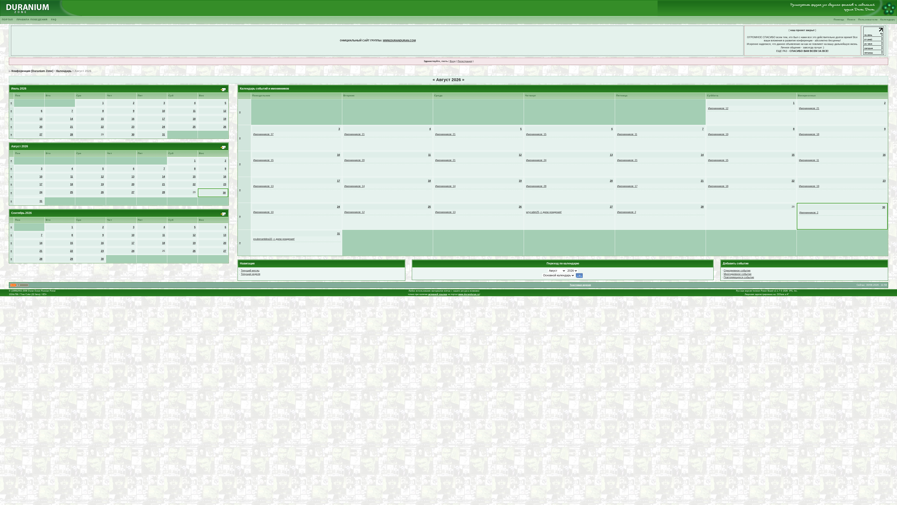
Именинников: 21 (809, 108)
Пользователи (868, 19)
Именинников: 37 (263, 134)
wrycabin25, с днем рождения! (544, 212)
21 (71, 126)
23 (133, 126)
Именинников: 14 (354, 186)
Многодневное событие (737, 274)
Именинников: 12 (718, 108)
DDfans (780, 294)
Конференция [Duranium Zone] (32, 71)
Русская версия (744, 291)
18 (194, 118)
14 (71, 118)
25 (194, 126)
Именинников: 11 (627, 134)
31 (163, 134)
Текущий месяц (250, 270)
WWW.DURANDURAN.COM (399, 40)
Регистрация (465, 61)
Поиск (851, 19)
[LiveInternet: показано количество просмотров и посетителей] (873, 40)
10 (163, 110)
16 (133, 118)
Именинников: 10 (263, 212)
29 (71, 258)
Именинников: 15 (536, 134)
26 (224, 126)
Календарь (887, 19)
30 (133, 134)
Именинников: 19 (718, 134)
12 (224, 110)
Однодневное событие (737, 270)
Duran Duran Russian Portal (41, 291)
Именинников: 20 (354, 160)
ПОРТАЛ (7, 19)
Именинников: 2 (626, 212)
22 (102, 126)
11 (194, 110)
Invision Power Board (763, 291)
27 (40, 134)
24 (163, 126)
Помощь (839, 19)
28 (71, 134)
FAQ (54, 19)
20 (40, 126)
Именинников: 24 (536, 160)
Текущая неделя (250, 274)
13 (40, 118)
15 (102, 118)
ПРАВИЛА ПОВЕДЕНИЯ (32, 19)
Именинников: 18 (809, 134)
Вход (453, 61)
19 (224, 118)
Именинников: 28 (536, 186)
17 (163, 118)
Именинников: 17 (627, 186)
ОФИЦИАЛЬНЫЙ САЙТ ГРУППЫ (360, 40)
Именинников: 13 (263, 186)
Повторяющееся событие (739, 277)
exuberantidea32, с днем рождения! (274, 239)
